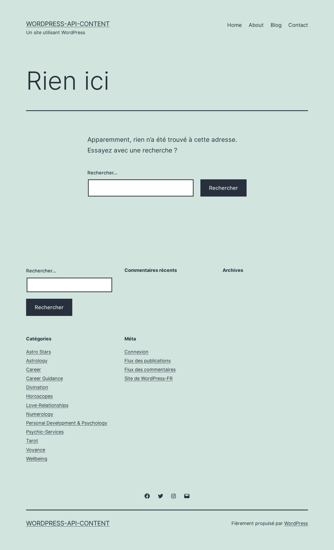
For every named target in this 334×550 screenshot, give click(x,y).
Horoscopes (39, 396)
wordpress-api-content (68, 24)
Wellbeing (36, 458)
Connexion (136, 352)
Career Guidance (44, 378)
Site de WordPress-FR (148, 378)
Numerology (39, 414)
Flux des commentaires (150, 369)
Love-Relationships (47, 405)
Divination (37, 387)
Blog (276, 25)
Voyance (35, 450)
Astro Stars (38, 352)
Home (234, 25)
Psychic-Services (45, 432)
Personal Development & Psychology (66, 423)
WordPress (296, 523)
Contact (298, 25)
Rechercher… (102, 172)
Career (33, 369)
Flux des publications (147, 360)
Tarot (32, 440)
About (256, 25)
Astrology (36, 360)
